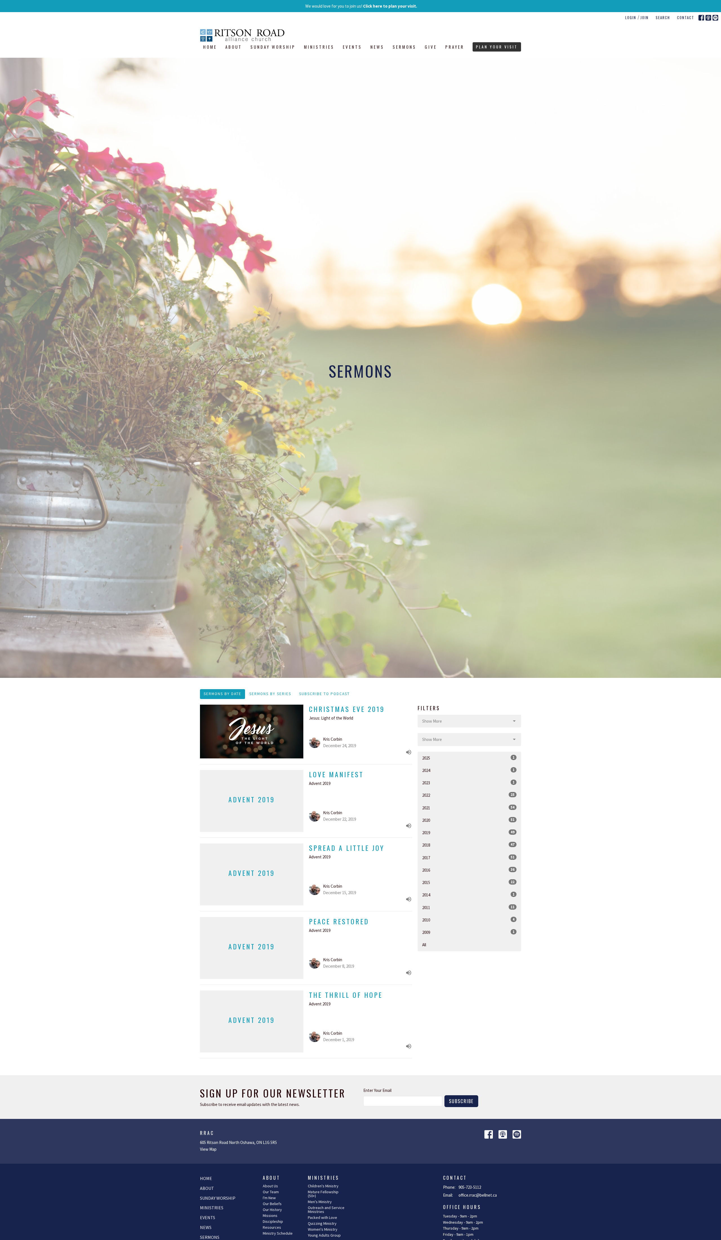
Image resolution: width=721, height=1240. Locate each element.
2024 (468, 770)
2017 (468, 857)
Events (352, 47)
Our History (272, 1209)
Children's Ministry (323, 1185)
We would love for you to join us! (361, 6)
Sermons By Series (270, 693)
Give (431, 47)
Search (663, 17)
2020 (468, 820)
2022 (468, 795)
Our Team (271, 1191)
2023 (468, 782)
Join (644, 17)
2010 (468, 920)
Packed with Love (322, 1217)
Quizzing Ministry (322, 1223)
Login (630, 17)
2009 (468, 932)
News (377, 47)
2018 (468, 845)
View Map (208, 1149)
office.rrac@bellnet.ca (478, 1195)
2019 (468, 832)
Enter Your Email (377, 1090)
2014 (468, 895)
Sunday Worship (272, 47)
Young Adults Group (324, 1235)
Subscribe (461, 1101)
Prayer (454, 47)
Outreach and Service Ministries (326, 1209)
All (424, 944)
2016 (468, 870)
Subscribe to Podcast (324, 693)
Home (210, 47)
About (233, 47)
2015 (468, 882)
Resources (272, 1227)
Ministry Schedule (278, 1233)
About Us (270, 1185)
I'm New (269, 1197)
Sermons (404, 47)
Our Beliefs (272, 1203)
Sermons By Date (222, 693)
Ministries (319, 47)
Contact (685, 17)
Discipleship (273, 1221)
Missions (270, 1215)
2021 (468, 808)
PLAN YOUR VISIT (497, 47)
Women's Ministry (322, 1229)
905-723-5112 (470, 1187)
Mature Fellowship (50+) (323, 1193)
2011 (468, 907)
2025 (468, 758)
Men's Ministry (320, 1201)
